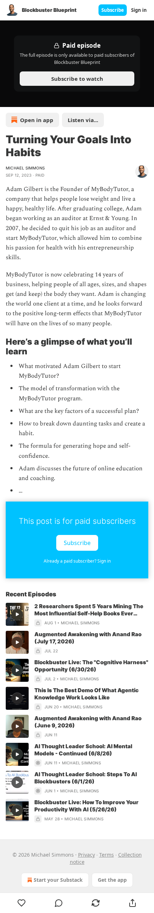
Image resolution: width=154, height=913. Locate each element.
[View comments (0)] (58, 903)
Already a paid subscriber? (77, 561)
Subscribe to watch (77, 78)
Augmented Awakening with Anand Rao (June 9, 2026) (87, 722)
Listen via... (83, 120)
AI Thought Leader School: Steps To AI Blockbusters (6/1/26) (85, 778)
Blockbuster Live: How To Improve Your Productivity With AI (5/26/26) (86, 806)
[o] (17, 614)
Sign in (139, 10)
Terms (106, 854)
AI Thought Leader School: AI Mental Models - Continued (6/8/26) (83, 750)
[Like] (21, 903)
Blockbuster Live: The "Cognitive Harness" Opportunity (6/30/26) (91, 666)
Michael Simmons (25, 168)
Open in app (36, 120)
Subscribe (112, 10)
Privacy (86, 854)
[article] (77, 614)
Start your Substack (58, 879)
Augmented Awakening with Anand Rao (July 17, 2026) (87, 638)
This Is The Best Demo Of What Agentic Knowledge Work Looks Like (86, 694)
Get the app (112, 879)
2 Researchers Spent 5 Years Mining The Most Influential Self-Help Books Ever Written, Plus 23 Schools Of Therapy (88, 610)
